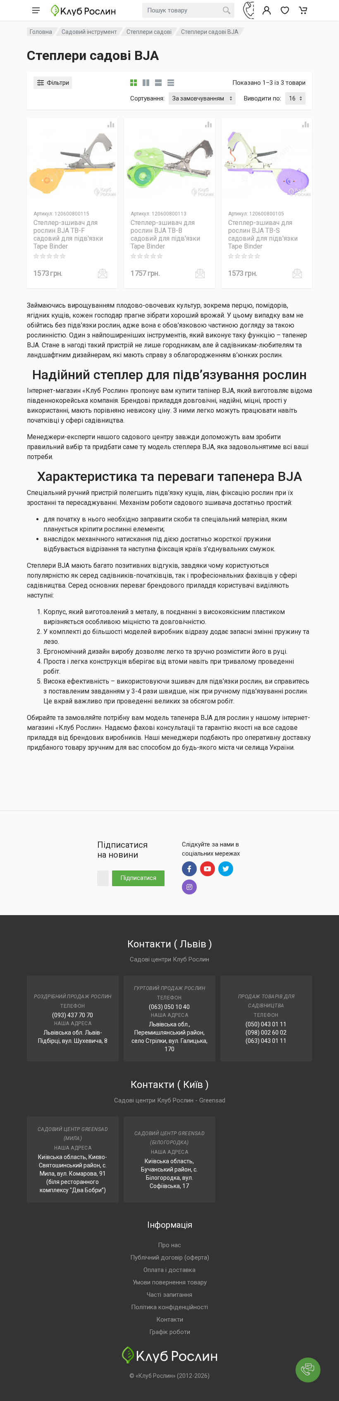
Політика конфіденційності (169, 1307)
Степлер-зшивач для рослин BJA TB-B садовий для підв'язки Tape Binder (165, 234)
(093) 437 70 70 (72, 1015)
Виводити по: (262, 98)
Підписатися (138, 878)
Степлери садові (149, 32)
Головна (41, 32)
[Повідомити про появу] (102, 273)
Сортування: (147, 98)
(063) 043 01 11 (266, 1041)
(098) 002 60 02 (266, 1032)
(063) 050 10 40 (169, 1007)
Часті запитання (169, 1294)
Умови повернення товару (170, 1282)
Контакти (169, 1319)
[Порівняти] (110, 124)
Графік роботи (169, 1332)
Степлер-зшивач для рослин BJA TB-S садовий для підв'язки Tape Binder (263, 234)
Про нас (169, 1245)
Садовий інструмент (89, 32)
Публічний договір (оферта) (169, 1257)
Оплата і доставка (169, 1270)
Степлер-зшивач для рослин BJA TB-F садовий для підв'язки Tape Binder (68, 234)
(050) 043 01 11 (266, 1024)
